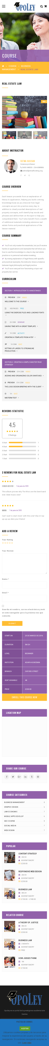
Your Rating (7, 540)
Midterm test (11, 398)
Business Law (25, 889)
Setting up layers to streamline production (19, 349)
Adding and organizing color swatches (23, 376)
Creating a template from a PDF (19, 337)
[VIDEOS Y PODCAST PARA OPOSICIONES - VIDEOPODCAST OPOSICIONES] (24, 6)
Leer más (26, 1042)
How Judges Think (28, 958)
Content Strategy (28, 854)
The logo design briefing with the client (23, 387)
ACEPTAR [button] (25, 1028)
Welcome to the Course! (16, 301)
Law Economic (10, 812)
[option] (24, 112)
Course (12, 66)
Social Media (10, 826)
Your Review (8, 551)
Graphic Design (11, 807)
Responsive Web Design (30, 871)
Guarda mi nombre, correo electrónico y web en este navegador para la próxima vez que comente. (23, 612)
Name (5, 579)
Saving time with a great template (20, 326)
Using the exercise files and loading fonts (24, 313)
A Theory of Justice (28, 922)
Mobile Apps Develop (13, 816)
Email (5, 593)
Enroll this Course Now (24, 697)
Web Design (9, 830)
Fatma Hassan (27, 161)
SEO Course (9, 821)
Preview (11, 297)
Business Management (14, 802)
